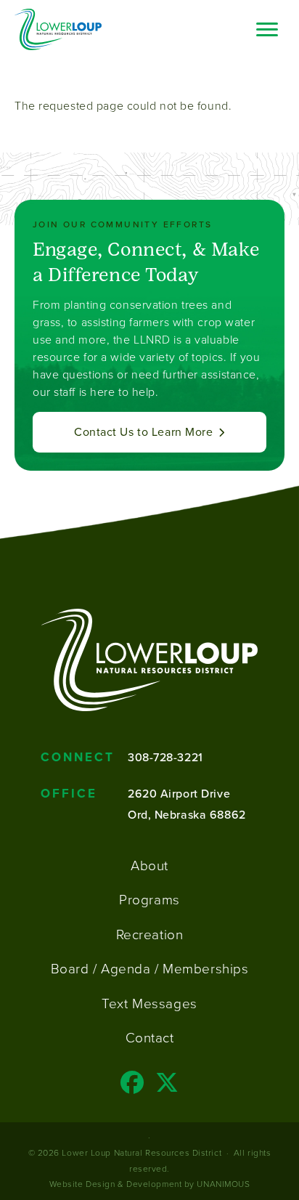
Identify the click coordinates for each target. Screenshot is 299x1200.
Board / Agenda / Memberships (150, 969)
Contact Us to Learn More (143, 431)
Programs (149, 900)
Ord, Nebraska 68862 (187, 814)
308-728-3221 (165, 757)
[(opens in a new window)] (132, 1087)
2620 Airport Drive (179, 793)
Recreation (150, 935)
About (149, 866)
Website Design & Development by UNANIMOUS (149, 1184)
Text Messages (149, 1004)
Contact (150, 1038)
